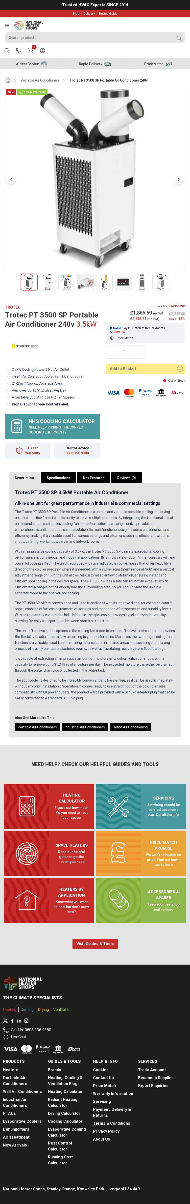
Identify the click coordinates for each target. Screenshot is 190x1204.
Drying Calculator (64, 1113)
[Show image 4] (85, 282)
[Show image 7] (142, 282)
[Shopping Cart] (31, 51)
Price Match (104, 1085)
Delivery (89, 13)
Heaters (10, 1069)
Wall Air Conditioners (22, 1091)
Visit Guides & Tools (95, 943)
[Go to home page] (8, 80)
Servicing (102, 1101)
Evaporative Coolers (22, 1121)
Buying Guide (108, 13)
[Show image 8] (160, 282)
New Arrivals (15, 1145)
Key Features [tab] (93, 478)
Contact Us (103, 1077)
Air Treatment (16, 1137)
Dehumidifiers (16, 1129)
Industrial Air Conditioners (85, 727)
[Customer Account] (43, 51)
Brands (54, 1069)
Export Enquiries (153, 1085)
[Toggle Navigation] (7, 25)
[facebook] (12, 1020)
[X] (5, 1020)
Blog (76, 13)
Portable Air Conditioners (40, 80)
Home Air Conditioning (130, 727)
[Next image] (178, 179)
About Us (101, 1139)
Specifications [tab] (58, 478)
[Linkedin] (19, 1020)
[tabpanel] (95, 610)
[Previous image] (11, 179)
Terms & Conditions (111, 1123)
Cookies (101, 1069)
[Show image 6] (123, 282)
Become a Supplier (155, 1077)
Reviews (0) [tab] (126, 478)
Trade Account (152, 1069)
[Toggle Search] (7, 51)
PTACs (9, 1113)
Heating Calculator (65, 1091)
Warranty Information (113, 1093)
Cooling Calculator (65, 1121)
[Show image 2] (48, 282)
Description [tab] (24, 478)
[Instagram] (26, 1020)
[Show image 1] (29, 282)
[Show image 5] (104, 282)
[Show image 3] (66, 282)
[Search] (179, 38)
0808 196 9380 (77, 453)
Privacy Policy (106, 1131)
